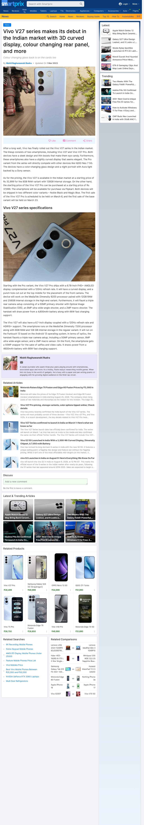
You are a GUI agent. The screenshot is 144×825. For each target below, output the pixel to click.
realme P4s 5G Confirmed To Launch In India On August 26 (18, 538)
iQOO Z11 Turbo (82, 585)
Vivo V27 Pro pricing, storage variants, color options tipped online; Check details (57, 407)
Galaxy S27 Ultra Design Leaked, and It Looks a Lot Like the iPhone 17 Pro (49, 516)
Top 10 (106, 16)
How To (24, 10)
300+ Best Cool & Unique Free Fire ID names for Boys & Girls (48, 538)
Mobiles (33, 11)
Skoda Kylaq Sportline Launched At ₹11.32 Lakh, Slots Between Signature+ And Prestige (124, 49)
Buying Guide (93, 16)
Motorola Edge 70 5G (85, 626)
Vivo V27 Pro (9, 585)
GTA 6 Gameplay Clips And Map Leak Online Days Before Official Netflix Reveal (125, 67)
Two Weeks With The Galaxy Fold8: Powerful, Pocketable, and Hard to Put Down (79, 516)
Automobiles (128, 16)
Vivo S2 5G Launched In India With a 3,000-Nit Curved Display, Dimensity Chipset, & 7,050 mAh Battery (57, 442)
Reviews (15, 11)
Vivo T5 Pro (9, 626)
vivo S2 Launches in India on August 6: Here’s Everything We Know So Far (57, 458)
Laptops (53, 11)
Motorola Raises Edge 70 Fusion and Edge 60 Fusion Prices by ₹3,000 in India (56, 389)
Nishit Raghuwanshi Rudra (35, 357)
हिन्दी (138, 16)
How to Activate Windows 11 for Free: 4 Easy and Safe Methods (79, 538)
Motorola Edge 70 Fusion (35, 626)
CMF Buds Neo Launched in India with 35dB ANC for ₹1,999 (124, 118)
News (5, 11)
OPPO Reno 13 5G (59, 585)
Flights (136, 11)
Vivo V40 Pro (57, 626)
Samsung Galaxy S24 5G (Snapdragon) (37, 585)
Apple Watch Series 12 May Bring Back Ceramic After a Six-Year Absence (18, 516)
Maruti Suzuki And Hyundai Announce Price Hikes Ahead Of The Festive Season (125, 58)
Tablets (43, 11)
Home (62, 16)
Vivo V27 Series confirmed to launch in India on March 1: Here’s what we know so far (56, 424)
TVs (62, 11)
